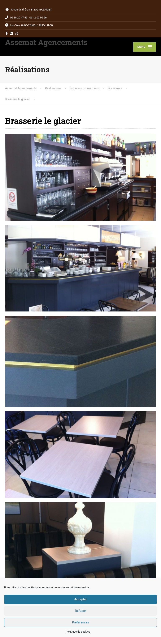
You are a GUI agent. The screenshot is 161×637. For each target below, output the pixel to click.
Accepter (80, 599)
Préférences (80, 622)
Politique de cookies (78, 631)
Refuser (80, 611)
